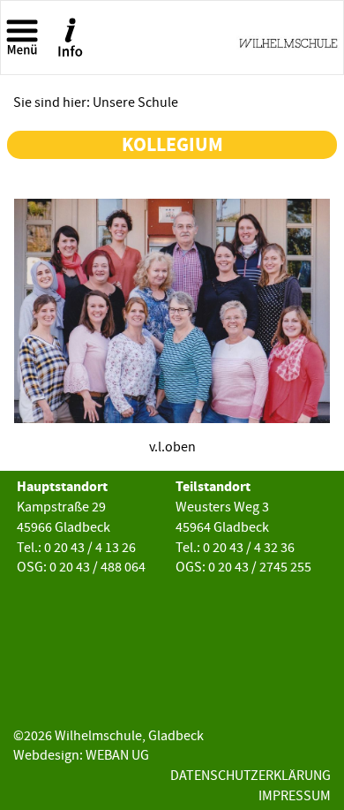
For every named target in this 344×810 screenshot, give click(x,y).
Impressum (294, 796)
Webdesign (46, 755)
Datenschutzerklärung (250, 775)
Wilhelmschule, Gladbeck (129, 736)
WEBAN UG (117, 755)
